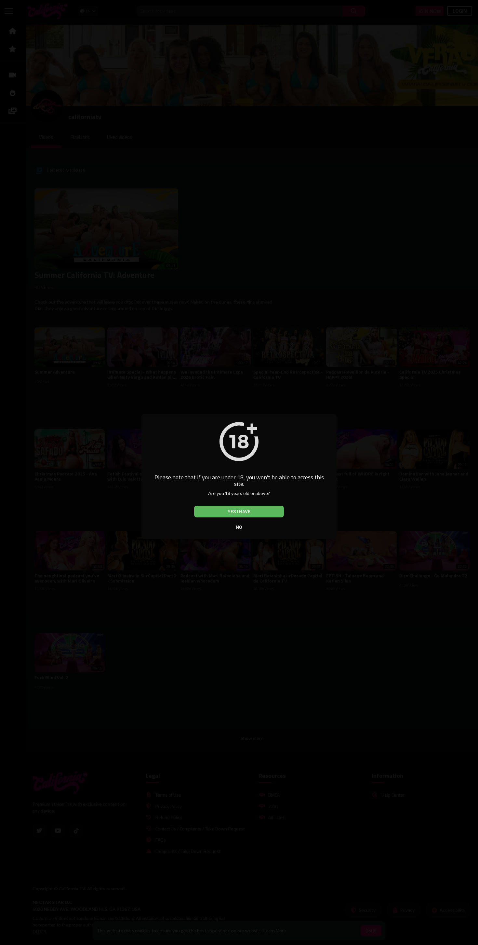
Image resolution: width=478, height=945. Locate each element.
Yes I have (239, 511)
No (239, 527)
